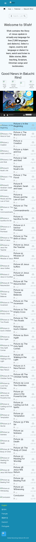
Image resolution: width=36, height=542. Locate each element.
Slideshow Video (14, 86)
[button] (5, 3)
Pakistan (17, 9)
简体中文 (5, 518)
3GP (4, 86)
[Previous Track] (1, 115)
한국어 (4, 509)
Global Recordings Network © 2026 (18, 538)
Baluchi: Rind (28, 9)
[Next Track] (7, 115)
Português (5, 526)
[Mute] (24, 115)
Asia (9, 9)
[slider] (29, 114)
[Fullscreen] (34, 115)
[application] (18, 104)
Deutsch (5, 522)
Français (5, 514)
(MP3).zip (31, 86)
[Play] (4, 115)
